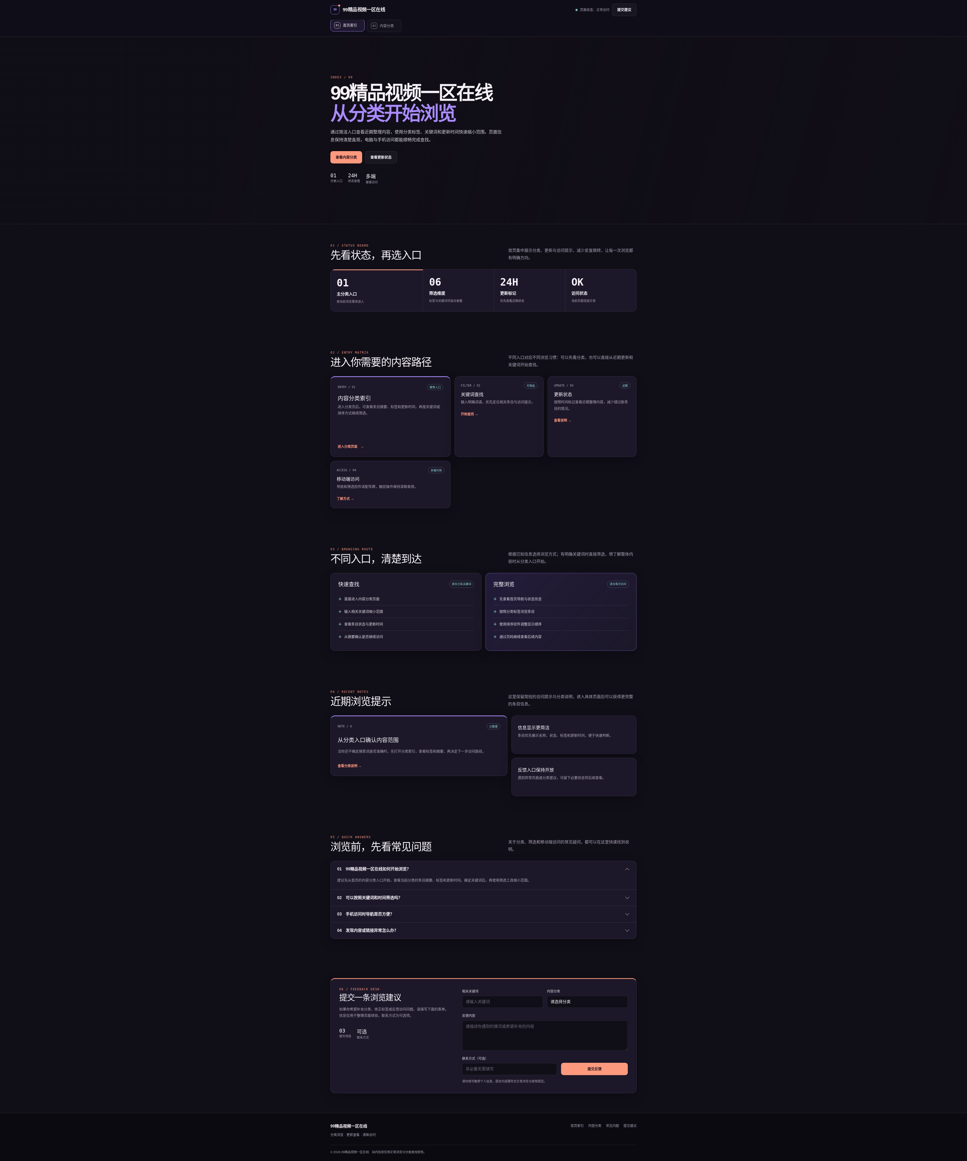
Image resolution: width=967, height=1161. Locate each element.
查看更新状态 (381, 157)
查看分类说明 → (350, 766)
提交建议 (624, 10)
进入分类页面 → (351, 446)
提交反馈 (595, 1069)
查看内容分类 (346, 157)
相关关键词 (470, 991)
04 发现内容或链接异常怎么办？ (367, 930)
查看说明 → (562, 420)
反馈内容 (468, 1015)
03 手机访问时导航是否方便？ (365, 914)
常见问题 (612, 1126)
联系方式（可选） (475, 1058)
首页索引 (577, 1126)
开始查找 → (469, 414)
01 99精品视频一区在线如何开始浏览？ (374, 869)
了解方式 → (345, 498)
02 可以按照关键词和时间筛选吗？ (369, 898)
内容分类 (553, 991)
